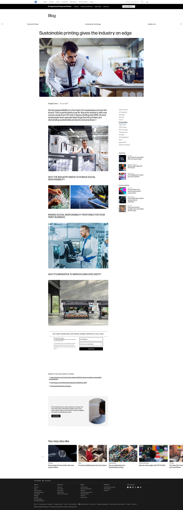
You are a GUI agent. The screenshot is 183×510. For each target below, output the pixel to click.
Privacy (65, 504)
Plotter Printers (123, 110)
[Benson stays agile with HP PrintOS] (153, 453)
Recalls (35, 504)
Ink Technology (123, 130)
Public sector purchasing (62, 493)
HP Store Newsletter (38, 499)
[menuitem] (45, 2)
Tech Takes (36, 497)
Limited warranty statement (102, 504)
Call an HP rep (60, 488)
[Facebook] (130, 487)
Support (92, 2)
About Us (36, 484)
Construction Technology (93, 24)
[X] (135, 487)
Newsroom (36, 495)
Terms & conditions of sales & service (117, 504)
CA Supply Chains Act (58, 504)
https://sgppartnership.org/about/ (60, 386)
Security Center (84, 497)
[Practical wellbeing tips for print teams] (92, 453)
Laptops (45, 2)
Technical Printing (32, 24)
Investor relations (37, 490)
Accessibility (50, 504)
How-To (121, 120)
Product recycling (42, 504)
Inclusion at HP (37, 493)
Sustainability (123, 122)
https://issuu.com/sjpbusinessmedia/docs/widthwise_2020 (68, 382)
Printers (58, 2)
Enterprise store (60, 492)
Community (83, 490)
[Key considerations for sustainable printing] (123, 453)
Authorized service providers (86, 492)
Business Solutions (83, 2)
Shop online (59, 487)
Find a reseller (60, 490)
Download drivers (84, 487)
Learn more (56, 416)
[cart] (147, 2)
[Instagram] (133, 487)
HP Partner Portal (107, 488)
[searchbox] (133, 2)
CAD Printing (122, 127)
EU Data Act (134, 504)
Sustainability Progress (38, 492)
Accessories (65, 2)
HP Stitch (121, 135)
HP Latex (121, 117)
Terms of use (93, 504)
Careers (35, 488)
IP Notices (128, 504)
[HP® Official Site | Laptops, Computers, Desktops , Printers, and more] (35, 2)
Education (122, 115)
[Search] (142, 2)
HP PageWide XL (124, 137)
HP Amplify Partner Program (109, 487)
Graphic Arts (152, 24)
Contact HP (36, 487)
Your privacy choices (84, 504)
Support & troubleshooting (86, 488)
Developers (106, 490)
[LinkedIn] (128, 487)
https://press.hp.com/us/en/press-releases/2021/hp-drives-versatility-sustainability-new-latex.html (75, 378)
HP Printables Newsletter (39, 500)
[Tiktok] (140, 487)
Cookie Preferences (73, 504)
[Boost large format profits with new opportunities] (62, 453)
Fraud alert (83, 495)
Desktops (51, 2)
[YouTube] (138, 487)
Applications (122, 142)
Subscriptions (73, 2)
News (120, 140)
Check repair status (85, 493)
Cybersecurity (123, 132)
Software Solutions (124, 145)
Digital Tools (122, 125)
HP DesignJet (123, 112)
